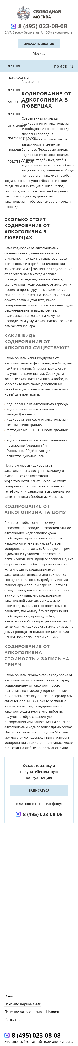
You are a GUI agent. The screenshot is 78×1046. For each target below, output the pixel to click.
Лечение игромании (17, 120)
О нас (9, 996)
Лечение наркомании (18, 72)
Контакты (12, 1019)
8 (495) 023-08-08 (42, 26)
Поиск (61, 66)
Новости (53, 1011)
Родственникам (20, 161)
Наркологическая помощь (22, 144)
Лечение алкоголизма (19, 96)
